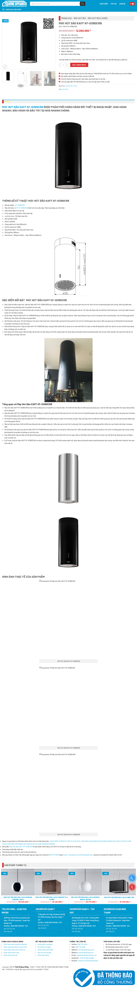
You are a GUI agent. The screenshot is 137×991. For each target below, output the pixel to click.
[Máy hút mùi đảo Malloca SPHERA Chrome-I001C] (18, 882)
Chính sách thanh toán (11, 952)
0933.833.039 (16, 926)
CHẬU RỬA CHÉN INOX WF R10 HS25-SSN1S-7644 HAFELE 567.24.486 (106, 841)
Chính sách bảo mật (10, 955)
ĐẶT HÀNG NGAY (79, 65)
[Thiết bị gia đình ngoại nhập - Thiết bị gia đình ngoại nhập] (14, 4)
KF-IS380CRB (20, 205)
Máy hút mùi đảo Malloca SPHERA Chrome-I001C (18, 898)
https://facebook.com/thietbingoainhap (77, 855)
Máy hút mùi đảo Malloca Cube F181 (119, 897)
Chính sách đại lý (43, 955)
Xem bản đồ (8, 931)
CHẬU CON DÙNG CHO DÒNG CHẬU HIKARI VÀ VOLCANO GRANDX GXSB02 (28, 844)
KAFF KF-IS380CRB (21, 208)
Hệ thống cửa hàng (44, 947)
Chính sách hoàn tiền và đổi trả (14, 950)
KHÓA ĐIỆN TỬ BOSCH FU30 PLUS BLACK (65, 841)
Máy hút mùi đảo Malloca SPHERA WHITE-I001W (85, 898)
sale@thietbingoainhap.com (87, 955)
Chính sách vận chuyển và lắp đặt (15, 944)
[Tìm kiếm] (82, 4)
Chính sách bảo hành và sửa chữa (15, 947)
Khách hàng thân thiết (45, 950)
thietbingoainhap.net (85, 952)
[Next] (52, 42)
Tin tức (113, 4)
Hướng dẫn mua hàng (45, 944)
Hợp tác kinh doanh (44, 952)
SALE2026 (65, 89)
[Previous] (6, 42)
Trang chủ (66, 18)
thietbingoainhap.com (86, 950)
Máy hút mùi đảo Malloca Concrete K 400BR (52, 898)
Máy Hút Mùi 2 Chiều (98, 18)
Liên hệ (122, 4)
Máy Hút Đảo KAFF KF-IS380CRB (22, 106)
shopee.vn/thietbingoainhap (88, 961)
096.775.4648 (54, 855)
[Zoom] (5, 67)
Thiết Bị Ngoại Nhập (87, 958)
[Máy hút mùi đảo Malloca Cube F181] (119, 882)
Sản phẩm (104, 4)
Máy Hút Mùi (80, 18)
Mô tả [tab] (7, 102)
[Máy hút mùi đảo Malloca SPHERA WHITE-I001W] (85, 882)
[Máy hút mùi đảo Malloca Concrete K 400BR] (51, 882)
